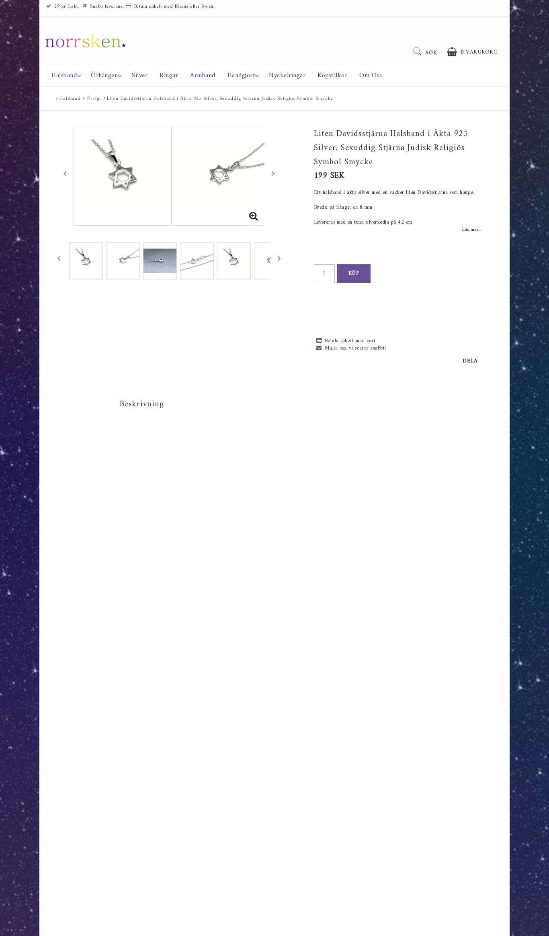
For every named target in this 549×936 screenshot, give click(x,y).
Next (273, 173)
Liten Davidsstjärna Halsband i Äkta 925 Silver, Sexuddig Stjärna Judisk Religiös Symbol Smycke (220, 99)
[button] (472, 52)
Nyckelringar (287, 75)
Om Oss (370, 75)
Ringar (169, 75)
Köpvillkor (332, 75)
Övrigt (93, 99)
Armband (202, 75)
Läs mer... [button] (471, 230)
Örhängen (104, 75)
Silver (139, 75)
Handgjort (241, 75)
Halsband (64, 75)
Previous (65, 173)
